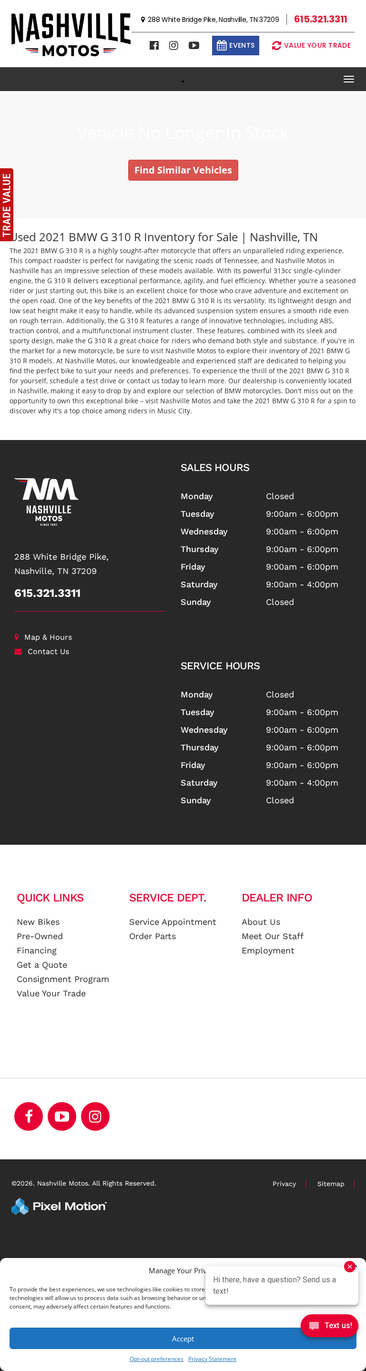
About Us (261, 922)
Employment (268, 950)
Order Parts (152, 936)
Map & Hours (48, 637)
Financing (37, 950)
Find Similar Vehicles (183, 170)
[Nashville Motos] (90, 502)
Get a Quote (42, 965)
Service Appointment (172, 922)
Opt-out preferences (156, 1359)
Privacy (284, 1183)
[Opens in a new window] (154, 45)
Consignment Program (63, 979)
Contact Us (48, 651)
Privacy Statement (212, 1359)
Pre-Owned (40, 936)
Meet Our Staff (273, 936)
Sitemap (331, 1183)
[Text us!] (329, 1328)
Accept (183, 1338)
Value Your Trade (51, 993)
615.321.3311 (47, 593)
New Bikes (38, 922)
